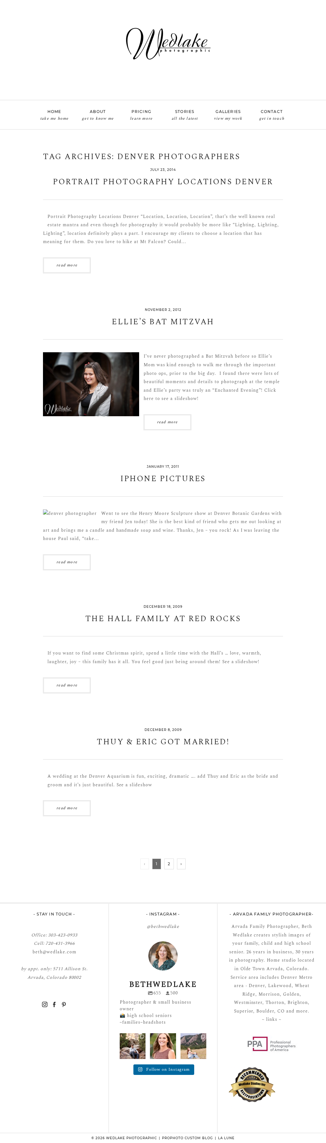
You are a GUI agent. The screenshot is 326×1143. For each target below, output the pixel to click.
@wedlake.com (59, 952)
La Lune (226, 1138)
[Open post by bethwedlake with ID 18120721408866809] (193, 1046)
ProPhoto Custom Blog (187, 1138)
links (271, 1019)
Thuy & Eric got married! (163, 742)
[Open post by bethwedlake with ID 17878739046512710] (132, 1046)
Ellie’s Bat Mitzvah (163, 322)
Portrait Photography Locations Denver (163, 182)
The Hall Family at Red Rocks (163, 619)
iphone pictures (163, 479)
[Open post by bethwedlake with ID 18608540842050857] (163, 1046)
